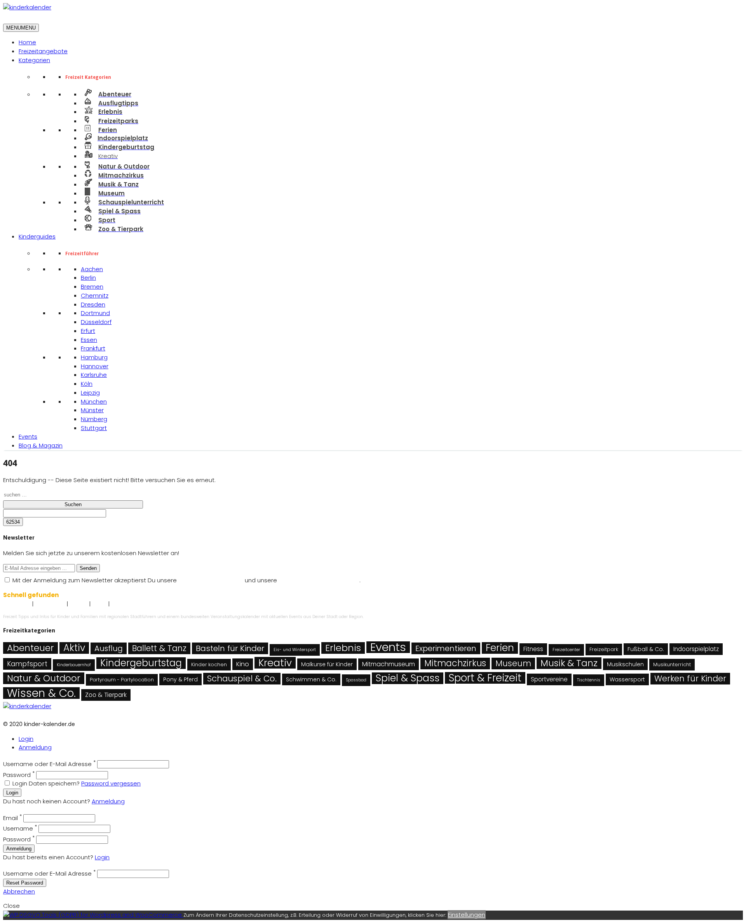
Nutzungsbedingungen (210, 580)
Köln (86, 384)
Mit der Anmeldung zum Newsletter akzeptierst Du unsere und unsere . (186, 580)
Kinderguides (37, 236)
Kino (242, 664)
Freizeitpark (603, 649)
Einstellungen (466, 915)
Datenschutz (50, 604)
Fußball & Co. (645, 649)
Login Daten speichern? (46, 783)
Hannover (94, 366)
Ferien (500, 648)
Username (20, 828)
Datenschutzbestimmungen (319, 580)
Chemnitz (94, 295)
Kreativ (275, 663)
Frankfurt (93, 348)
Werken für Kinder (690, 678)
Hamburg (94, 357)
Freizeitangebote (43, 51)
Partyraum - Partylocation (122, 679)
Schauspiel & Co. (242, 678)
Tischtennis (588, 680)
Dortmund (95, 313)
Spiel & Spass (407, 678)
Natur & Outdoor (43, 678)
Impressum (16, 604)
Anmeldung (35, 747)
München (94, 401)
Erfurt (88, 331)
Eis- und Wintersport (295, 650)
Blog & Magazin (41, 445)
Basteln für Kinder (230, 648)
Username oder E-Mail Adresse (49, 764)
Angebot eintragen (133, 604)
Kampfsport (27, 664)
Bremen (92, 286)
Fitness (533, 649)
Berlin (88, 277)
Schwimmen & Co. (311, 679)
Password (19, 775)
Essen (89, 340)
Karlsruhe (94, 375)
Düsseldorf (96, 322)
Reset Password (24, 883)
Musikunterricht (672, 664)
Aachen (92, 269)
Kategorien (34, 60)
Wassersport (627, 679)
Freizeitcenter (566, 650)
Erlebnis (343, 648)
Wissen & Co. (41, 693)
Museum (513, 663)
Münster (92, 410)
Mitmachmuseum (388, 664)
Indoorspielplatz (696, 649)
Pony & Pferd (180, 679)
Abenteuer (30, 648)
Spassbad (356, 680)
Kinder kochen (209, 664)
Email (12, 818)
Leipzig (90, 392)
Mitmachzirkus (455, 663)
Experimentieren (445, 648)
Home (27, 42)
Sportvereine (549, 679)
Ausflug (108, 648)
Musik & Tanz (569, 663)
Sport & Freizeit (485, 678)
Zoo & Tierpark (106, 695)
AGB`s (99, 604)
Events (28, 436)
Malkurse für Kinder (327, 664)
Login (26, 739)
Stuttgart (94, 428)
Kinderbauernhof (74, 665)
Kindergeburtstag (141, 663)
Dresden (93, 304)
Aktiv (74, 648)
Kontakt (78, 604)
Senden (88, 568)
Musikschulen (625, 664)
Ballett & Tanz (159, 648)
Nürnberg (94, 419)
